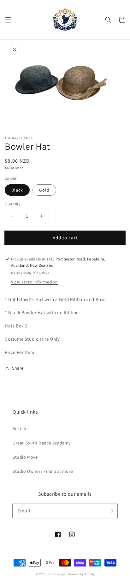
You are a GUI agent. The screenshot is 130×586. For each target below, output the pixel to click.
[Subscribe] (110, 511)
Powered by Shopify (81, 574)
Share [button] (18, 368)
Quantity (13, 204)
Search (20, 428)
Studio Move (25, 457)
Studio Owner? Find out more (43, 471)
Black (17, 190)
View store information (34, 282)
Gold (44, 190)
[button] (8, 20)
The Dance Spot (56, 574)
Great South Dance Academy (42, 443)
